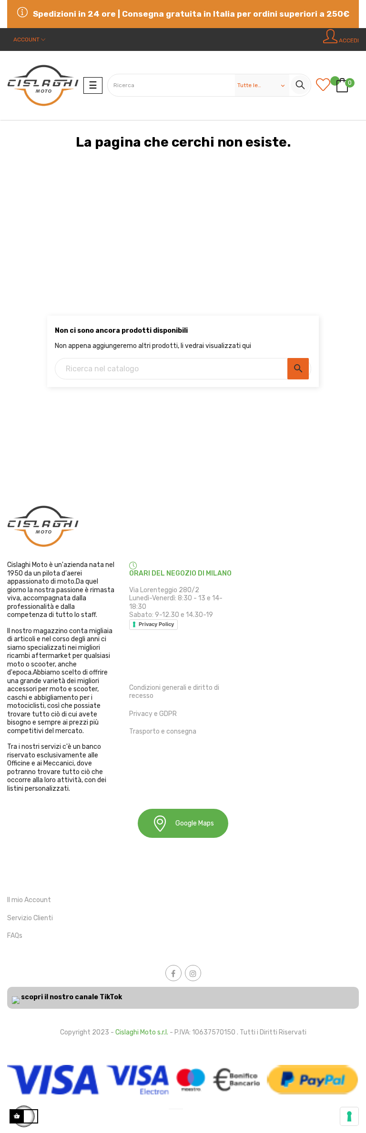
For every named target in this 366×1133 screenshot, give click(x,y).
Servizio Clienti (30, 918)
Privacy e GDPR (153, 714)
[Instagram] (193, 973)
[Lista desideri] (325, 85)
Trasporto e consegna (162, 731)
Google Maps (194, 823)
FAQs (14, 936)
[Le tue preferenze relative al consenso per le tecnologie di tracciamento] (349, 1116)
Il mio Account (29, 900)
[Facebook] (173, 973)
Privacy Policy (156, 624)
